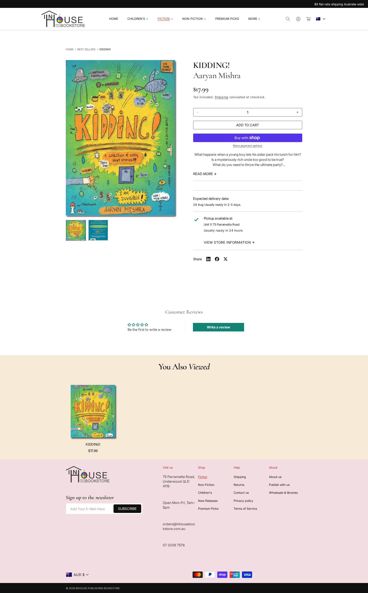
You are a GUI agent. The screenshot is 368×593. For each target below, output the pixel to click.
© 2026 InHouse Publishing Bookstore (93, 588)
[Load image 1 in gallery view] (76, 230)
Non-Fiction (206, 484)
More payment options (247, 145)
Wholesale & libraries (283, 493)
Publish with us (279, 484)
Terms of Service (245, 509)
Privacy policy (243, 500)
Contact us (241, 493)
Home (69, 49)
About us (275, 477)
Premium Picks (208, 509)
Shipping (221, 97)
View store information (227, 242)
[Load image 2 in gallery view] (98, 230)
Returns (239, 484)
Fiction (202, 477)
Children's (205, 493)
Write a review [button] (218, 327)
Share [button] (197, 259)
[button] (138, 18)
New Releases (208, 500)
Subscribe (127, 509)
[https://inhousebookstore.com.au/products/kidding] (208, 259)
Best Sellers (86, 49)
